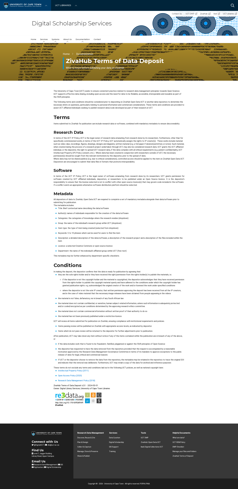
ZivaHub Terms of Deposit (183, 456)
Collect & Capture (84, 447)
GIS (61, 465)
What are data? (179, 438)
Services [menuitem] (44, 39)
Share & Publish (83, 456)
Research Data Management (45, 465)
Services (113, 433)
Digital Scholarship (53, 467)
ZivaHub (204, 14)
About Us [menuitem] (67, 39)
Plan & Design (82, 442)
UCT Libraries (228, 14)
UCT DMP (190, 14)
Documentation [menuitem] (83, 39)
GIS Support (114, 447)
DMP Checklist (178, 447)
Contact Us (177, 14)
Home (66, 53)
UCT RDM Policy (179, 442)
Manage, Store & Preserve (87, 451)
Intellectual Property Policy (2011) (73, 370)
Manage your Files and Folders (184, 451)
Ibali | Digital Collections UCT (152, 447)
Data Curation (114, 438)
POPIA (142, 484)
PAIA (148, 484)
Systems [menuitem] (55, 39)
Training (112, 451)
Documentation (84, 53)
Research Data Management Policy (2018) (76, 380)
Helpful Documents (181, 433)
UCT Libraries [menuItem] (63, 5)
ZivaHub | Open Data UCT (151, 442)
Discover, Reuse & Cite (86, 438)
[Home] (22, 5)
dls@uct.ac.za (53, 445)
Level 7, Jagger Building (42, 453)
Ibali (215, 14)
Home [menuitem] (33, 39)
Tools (143, 433)
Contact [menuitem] (97, 39)
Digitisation (38, 467)
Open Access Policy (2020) (70, 375)
